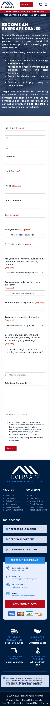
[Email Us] (8, 576)
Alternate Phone (13, 200)
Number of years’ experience (24, 302)
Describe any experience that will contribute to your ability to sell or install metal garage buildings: (22, 339)
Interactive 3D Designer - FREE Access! (25, 11)
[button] (25, 529)
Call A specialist (20, 568)
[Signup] (8, 593)
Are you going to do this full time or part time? (23, 285)
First (6, 138)
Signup (15, 593)
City (12, 215)
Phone (13, 185)
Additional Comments (16, 383)
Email (12, 171)
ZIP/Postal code (18, 244)
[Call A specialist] (8, 568)
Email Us (16, 576)
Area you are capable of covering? (23, 319)
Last (6, 148)
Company (10, 156)
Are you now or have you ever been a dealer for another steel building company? (24, 263)
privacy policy (23, 437)
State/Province (17, 229)
